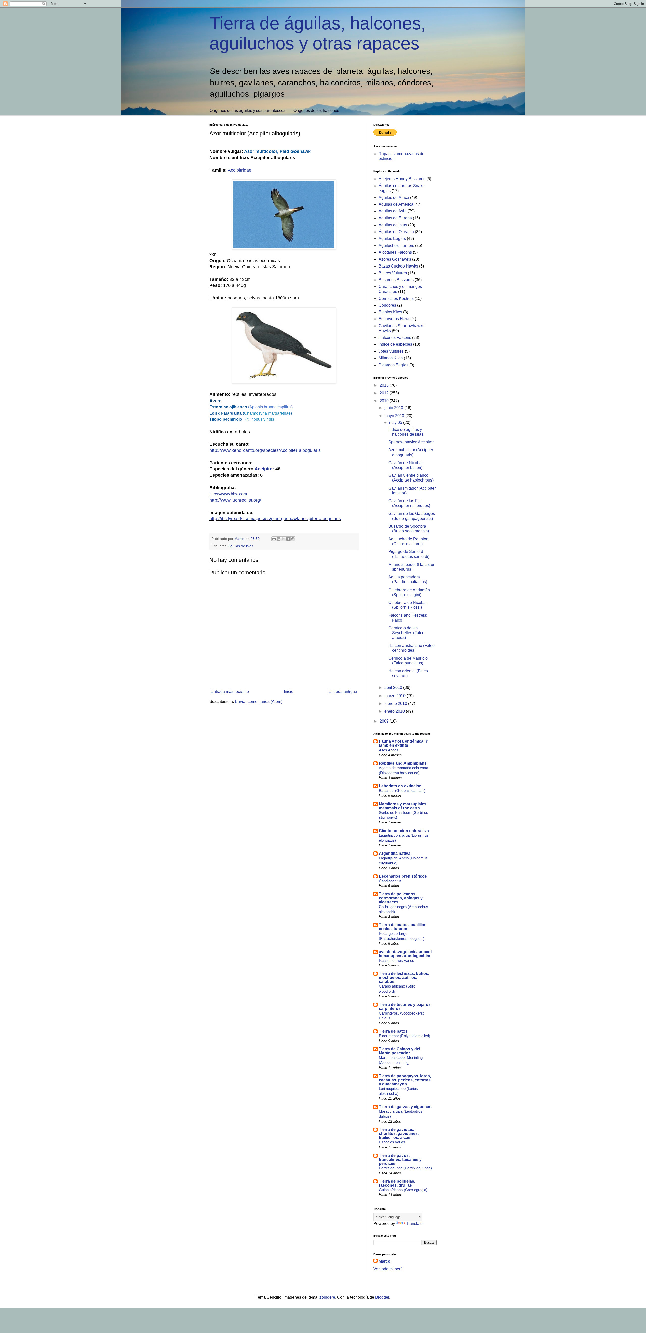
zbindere (327, 1297)
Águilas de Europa (395, 218)
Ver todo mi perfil (388, 1269)
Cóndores (387, 305)
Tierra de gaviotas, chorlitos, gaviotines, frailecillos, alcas (399, 1133)
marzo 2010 (395, 696)
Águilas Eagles (392, 238)
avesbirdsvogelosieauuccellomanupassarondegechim (405, 954)
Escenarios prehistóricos (403, 876)
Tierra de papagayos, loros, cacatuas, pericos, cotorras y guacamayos (405, 1080)
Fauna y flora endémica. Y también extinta (403, 743)
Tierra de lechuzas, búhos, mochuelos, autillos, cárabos (404, 977)
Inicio (288, 691)
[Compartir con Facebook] (288, 538)
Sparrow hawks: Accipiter (411, 442)
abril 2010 (393, 687)
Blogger (382, 1297)
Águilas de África (394, 197)
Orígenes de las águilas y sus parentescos (247, 110)
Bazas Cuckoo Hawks (398, 266)
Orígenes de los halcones (316, 110)
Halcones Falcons (395, 337)
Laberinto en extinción (400, 786)
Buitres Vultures (393, 273)
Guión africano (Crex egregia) (403, 1190)
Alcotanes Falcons (395, 252)
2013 (385, 385)
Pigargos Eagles (393, 365)
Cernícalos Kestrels (396, 298)
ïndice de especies (395, 344)
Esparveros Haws (394, 319)
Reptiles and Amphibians (403, 763)
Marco (384, 1261)
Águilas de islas (240, 546)
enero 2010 (395, 711)
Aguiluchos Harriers (396, 245)
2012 (385, 393)
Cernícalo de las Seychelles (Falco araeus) (406, 633)
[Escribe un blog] (278, 538)
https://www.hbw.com (228, 494)
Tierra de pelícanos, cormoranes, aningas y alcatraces (401, 898)
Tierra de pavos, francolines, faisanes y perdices (400, 1159)
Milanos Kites (391, 358)
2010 (385, 401)
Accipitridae (239, 170)
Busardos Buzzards (396, 280)
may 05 (396, 422)
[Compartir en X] (283, 538)
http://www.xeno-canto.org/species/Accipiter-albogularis (265, 450)
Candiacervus (390, 881)
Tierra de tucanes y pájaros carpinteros (405, 1006)
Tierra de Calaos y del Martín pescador (399, 1051)
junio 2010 (394, 408)
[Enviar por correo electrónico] (273, 538)
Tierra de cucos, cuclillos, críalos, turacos (403, 927)
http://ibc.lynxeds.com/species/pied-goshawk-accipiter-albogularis (275, 518)
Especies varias (392, 1142)
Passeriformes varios (396, 960)
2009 (385, 721)
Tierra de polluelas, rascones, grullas (397, 1183)
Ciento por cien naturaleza (404, 831)
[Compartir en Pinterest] (292, 538)
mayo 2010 (394, 416)
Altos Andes (388, 750)
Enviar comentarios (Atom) (258, 701)
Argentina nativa (394, 853)
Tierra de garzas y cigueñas (405, 1107)
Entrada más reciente (230, 691)
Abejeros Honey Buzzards (402, 179)
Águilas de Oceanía (396, 232)
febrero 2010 (396, 703)
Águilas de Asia (393, 211)
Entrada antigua (343, 691)
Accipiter (264, 468)
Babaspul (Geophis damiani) (402, 790)
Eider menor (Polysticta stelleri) (404, 1036)
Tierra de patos (393, 1031)
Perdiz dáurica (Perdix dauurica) (405, 1168)
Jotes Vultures (391, 351)
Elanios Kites (390, 312)
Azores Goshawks (395, 259)
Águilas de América (396, 204)
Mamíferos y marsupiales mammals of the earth (402, 806)
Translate (414, 1223)
